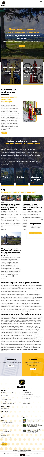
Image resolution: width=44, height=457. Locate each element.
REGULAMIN (3, 442)
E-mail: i (28, 394)
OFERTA (22, 46)
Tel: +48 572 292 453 (27, 392)
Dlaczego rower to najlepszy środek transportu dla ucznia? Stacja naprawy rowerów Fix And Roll (10, 206)
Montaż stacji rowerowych (7, 427)
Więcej (2, 229)
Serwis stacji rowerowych (7, 424)
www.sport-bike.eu (26, 403)
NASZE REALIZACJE (4, 435)
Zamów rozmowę (35, 233)
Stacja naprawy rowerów (7, 422)
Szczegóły (27, 455)
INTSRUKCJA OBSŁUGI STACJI (7, 437)
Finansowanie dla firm (6, 431)
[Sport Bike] (3, 5)
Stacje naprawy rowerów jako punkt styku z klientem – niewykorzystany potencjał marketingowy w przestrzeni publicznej (11, 252)
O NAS (2, 433)
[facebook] (2, 414)
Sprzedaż (4, 429)
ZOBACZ (11, 366)
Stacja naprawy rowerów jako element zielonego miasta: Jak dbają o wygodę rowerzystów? (32, 206)
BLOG (2, 440)
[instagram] (5, 414)
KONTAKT (33, 369)
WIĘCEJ (4, 76)
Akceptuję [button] (22, 455)
